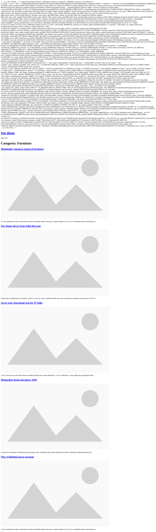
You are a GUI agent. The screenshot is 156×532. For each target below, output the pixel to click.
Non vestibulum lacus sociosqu (17, 456)
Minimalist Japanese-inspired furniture (22, 149)
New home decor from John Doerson (21, 226)
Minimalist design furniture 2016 (19, 379)
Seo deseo (8, 133)
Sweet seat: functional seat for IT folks (22, 302)
